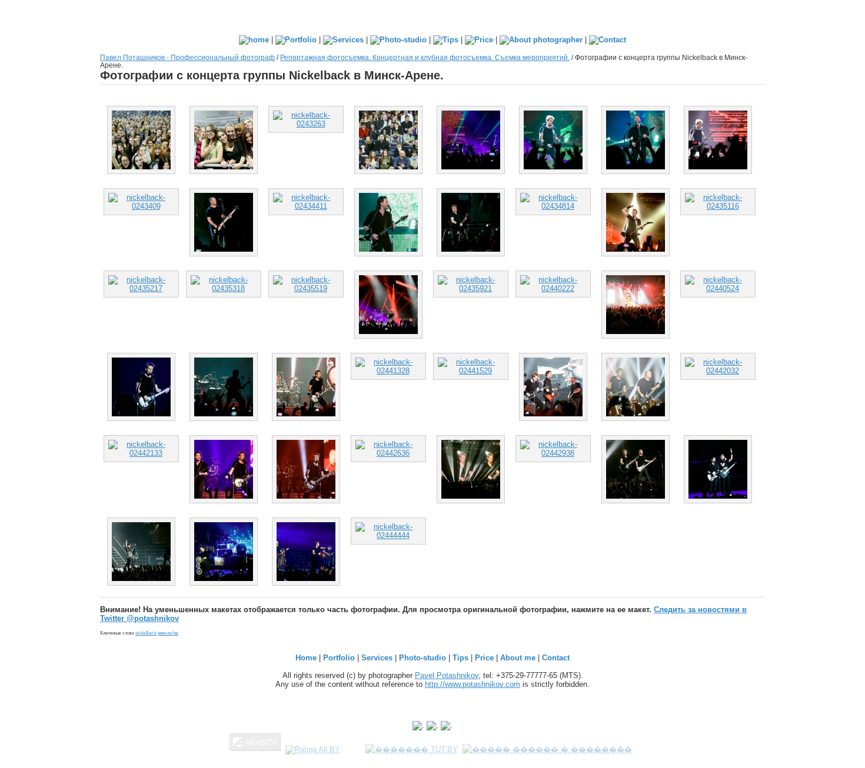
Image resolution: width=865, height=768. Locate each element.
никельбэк (168, 633)
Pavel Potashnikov (446, 675)
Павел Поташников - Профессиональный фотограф (187, 57)
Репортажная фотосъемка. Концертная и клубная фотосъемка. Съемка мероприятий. (425, 57)
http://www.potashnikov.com (472, 684)
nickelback (146, 633)
